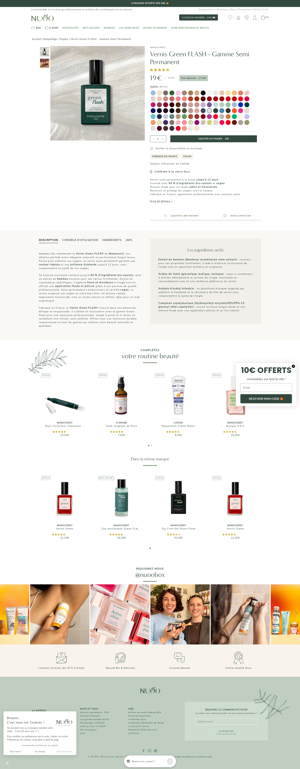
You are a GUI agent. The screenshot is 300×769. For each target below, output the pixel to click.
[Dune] (197, 111)
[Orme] (184, 93)
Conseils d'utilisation (80, 239)
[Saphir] (222, 111)
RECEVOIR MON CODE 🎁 (266, 399)
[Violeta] (165, 105)
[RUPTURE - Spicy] (178, 129)
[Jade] (172, 93)
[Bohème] (234, 123)
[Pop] (184, 123)
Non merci (15, 751)
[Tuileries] (247, 123)
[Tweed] (241, 123)
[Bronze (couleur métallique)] (191, 93)
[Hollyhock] (172, 105)
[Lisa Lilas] (203, 105)
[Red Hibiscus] (209, 99)
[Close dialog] (293, 366)
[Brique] (191, 117)
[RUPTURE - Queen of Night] (172, 129)
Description (48, 239)
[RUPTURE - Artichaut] (184, 117)
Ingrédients (112, 239)
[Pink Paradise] (178, 99)
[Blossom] (153, 99)
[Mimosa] (228, 93)
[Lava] (228, 123)
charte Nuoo (182, 171)
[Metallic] (178, 117)
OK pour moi (64, 751)
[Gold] (197, 129)
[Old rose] (165, 99)
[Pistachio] (191, 123)
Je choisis (40, 751)
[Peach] (241, 93)
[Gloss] (247, 111)
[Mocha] (165, 129)
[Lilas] (234, 105)
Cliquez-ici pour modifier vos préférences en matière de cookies (187, 757)
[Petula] (241, 111)
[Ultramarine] (241, 105)
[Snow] (209, 93)
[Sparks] (203, 93)
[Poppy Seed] (203, 111)
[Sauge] (172, 117)
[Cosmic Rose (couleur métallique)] (191, 111)
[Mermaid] (165, 117)
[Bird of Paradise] (184, 99)
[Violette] (209, 117)
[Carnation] (197, 105)
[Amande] (228, 105)
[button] (160, 70)
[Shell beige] (191, 105)
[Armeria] (153, 105)
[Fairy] (153, 129)
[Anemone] (234, 99)
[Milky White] (215, 93)
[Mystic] (165, 123)
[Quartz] (172, 123)
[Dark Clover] (247, 105)
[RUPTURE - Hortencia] (247, 93)
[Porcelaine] (241, 117)
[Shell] (159, 93)
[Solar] (215, 123)
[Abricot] (234, 93)
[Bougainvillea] (215, 117)
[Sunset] (234, 111)
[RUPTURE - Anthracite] (228, 111)
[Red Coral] (241, 99)
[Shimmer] (228, 117)
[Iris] (209, 105)
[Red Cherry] (222, 99)
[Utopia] (197, 117)
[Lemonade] (159, 123)
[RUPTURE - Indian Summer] (197, 99)
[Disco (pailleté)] (222, 117)
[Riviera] (153, 117)
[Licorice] (172, 111)
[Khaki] (184, 111)
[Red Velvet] (203, 117)
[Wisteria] (247, 117)
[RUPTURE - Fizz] (197, 123)
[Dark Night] (159, 111)
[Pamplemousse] (153, 123)
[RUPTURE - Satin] (178, 123)
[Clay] (165, 93)
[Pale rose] (159, 99)
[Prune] (159, 129)
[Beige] (222, 93)
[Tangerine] (184, 129)
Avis (129, 239)
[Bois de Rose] (172, 99)
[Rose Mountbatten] (184, 105)
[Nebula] (191, 129)
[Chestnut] (178, 105)
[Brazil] (234, 117)
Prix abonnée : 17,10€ (193, 78)
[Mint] (222, 105)
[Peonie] (247, 99)
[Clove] (178, 111)
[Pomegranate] (215, 99)
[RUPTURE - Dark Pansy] (203, 99)
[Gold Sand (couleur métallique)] (197, 93)
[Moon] (209, 111)
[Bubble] (153, 93)
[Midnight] (159, 117)
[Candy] (178, 93)
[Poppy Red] (228, 99)
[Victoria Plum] (159, 105)
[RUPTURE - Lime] (209, 123)
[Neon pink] (222, 123)
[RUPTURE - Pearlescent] (203, 123)
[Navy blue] (153, 111)
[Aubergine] (165, 111)
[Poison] (215, 111)
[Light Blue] (215, 105)
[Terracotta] (191, 99)
